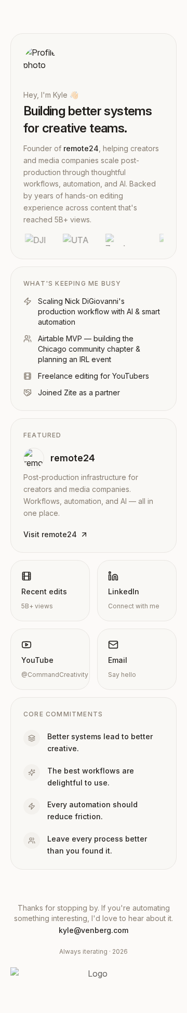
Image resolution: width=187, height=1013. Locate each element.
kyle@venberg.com (93, 930)
